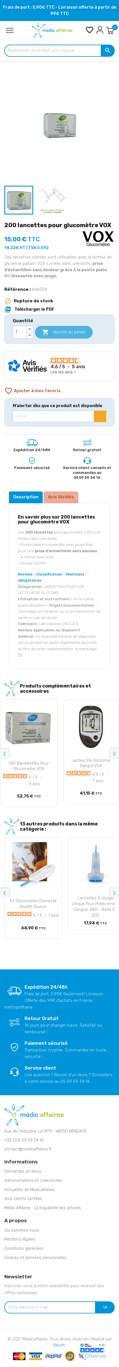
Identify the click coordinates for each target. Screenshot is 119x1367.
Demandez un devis (22, 1171)
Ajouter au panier (63, 332)
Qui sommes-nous (21, 1230)
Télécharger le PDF (29, 309)
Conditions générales (24, 1248)
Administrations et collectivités (33, 1180)
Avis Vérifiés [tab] (61, 497)
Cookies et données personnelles (35, 1257)
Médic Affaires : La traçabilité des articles (42, 1207)
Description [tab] (25, 497)
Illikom (59, 1345)
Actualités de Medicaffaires (29, 1189)
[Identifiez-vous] (99, 29)
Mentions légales (20, 1239)
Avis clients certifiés (23, 1198)
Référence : (17, 289)
